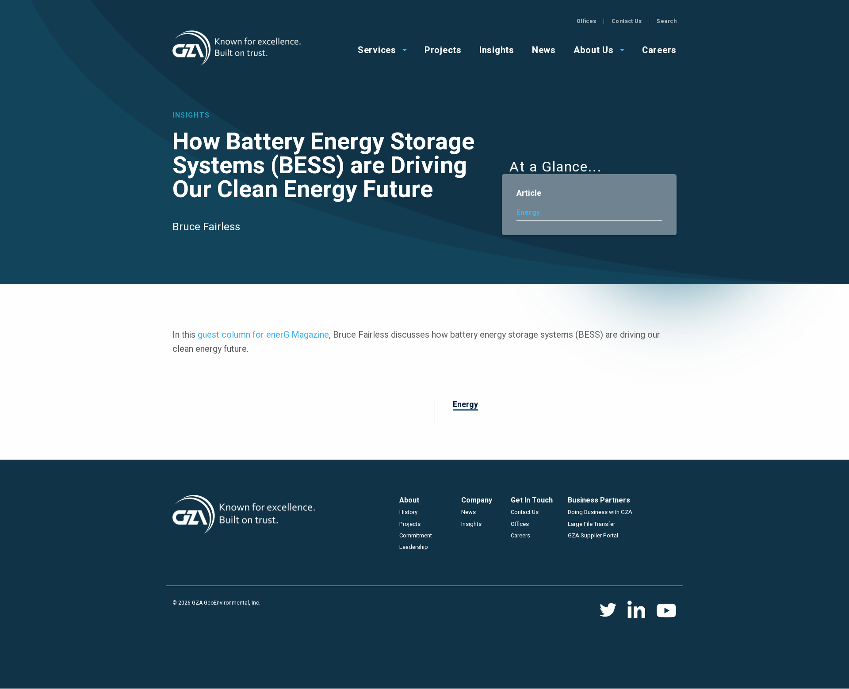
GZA (237, 48)
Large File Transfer (591, 524)
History (408, 512)
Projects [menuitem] (443, 49)
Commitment (415, 535)
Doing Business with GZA (600, 512)
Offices (587, 21)
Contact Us (627, 21)
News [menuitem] (544, 49)
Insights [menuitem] (496, 49)
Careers (520, 535)
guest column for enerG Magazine (263, 334)
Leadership (413, 547)
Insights (471, 524)
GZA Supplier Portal (593, 535)
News (468, 512)
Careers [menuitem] (659, 49)
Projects (410, 524)
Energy (528, 212)
